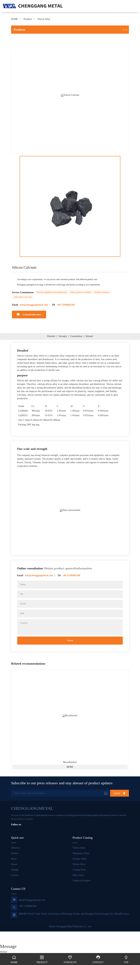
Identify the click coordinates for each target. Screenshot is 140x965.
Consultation (76, 336)
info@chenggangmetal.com (29, 899)
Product (15, 853)
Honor (14, 864)
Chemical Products (82, 880)
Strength (63, 336)
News (13, 858)
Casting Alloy (79, 869)
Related (89, 336)
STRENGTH (70, 959)
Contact (14, 875)
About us (15, 848)
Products (28, 19)
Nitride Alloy (79, 864)
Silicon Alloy (43, 19)
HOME (14, 19)
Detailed (51, 336)
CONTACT (98, 959)
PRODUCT (42, 959)
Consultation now (29, 314)
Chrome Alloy (79, 858)
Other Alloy (78, 875)
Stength (14, 869)
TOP (126, 959)
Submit (70, 640)
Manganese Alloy (81, 853)
